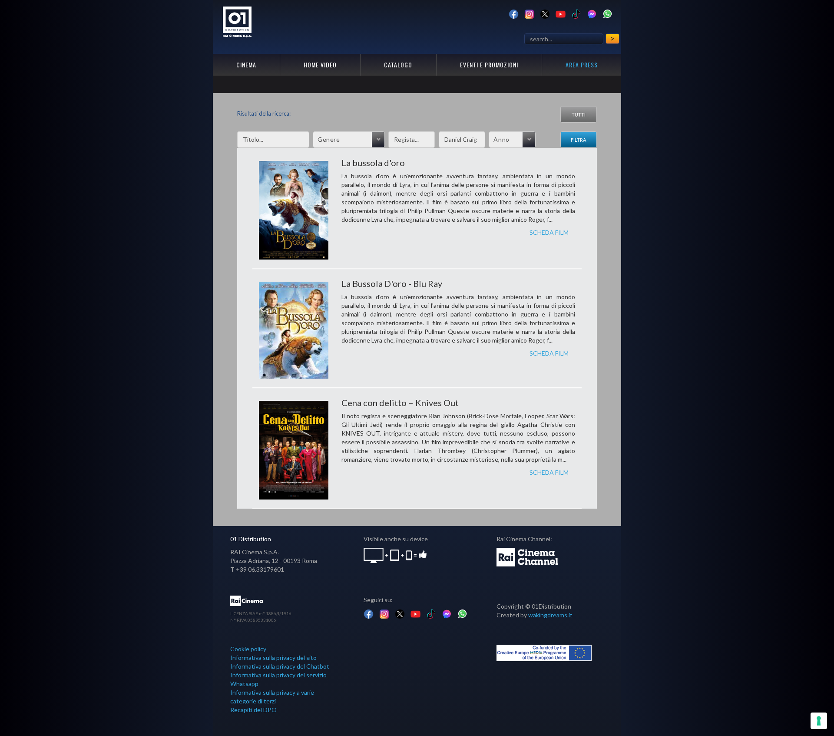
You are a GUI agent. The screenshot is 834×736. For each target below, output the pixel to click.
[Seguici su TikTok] (576, 13)
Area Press (582, 64)
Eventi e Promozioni (489, 64)
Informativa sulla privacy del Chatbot (279, 666)
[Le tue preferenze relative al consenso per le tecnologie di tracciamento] (819, 721)
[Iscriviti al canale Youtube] (560, 13)
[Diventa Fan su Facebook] (513, 13)
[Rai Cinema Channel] (527, 556)
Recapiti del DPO (253, 709)
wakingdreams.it (550, 615)
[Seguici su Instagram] (529, 13)
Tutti (579, 114)
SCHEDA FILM (549, 232)
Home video (320, 64)
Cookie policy (248, 649)
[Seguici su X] (544, 13)
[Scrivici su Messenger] (591, 13)
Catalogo (398, 64)
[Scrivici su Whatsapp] (607, 13)
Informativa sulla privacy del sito (273, 657)
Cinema (246, 64)
